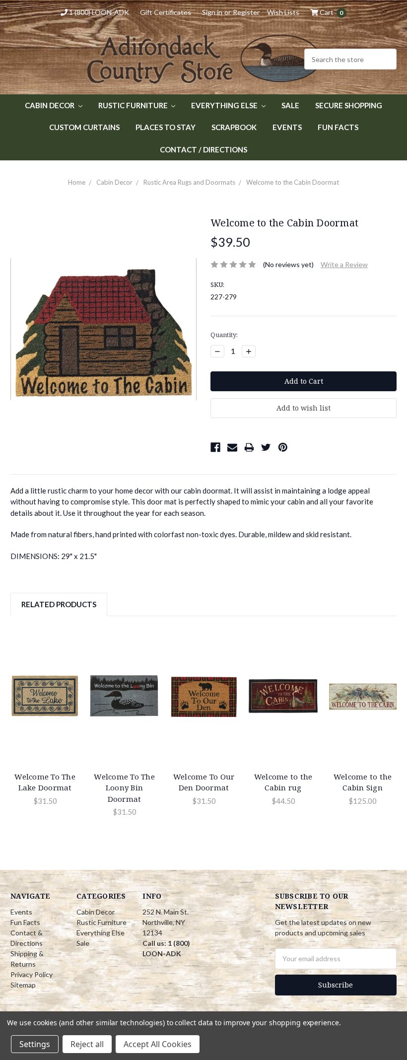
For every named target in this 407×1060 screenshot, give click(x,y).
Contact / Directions (203, 149)
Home (76, 182)
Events (287, 127)
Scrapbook (234, 127)
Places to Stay (166, 127)
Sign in (212, 12)
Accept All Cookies (158, 1044)
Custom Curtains (84, 127)
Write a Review (344, 264)
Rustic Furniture (133, 105)
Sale (290, 105)
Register (246, 12)
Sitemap (23, 985)
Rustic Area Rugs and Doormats (189, 182)
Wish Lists (283, 12)
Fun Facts (338, 127)
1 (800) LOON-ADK (98, 12)
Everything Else (225, 105)
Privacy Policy (31, 974)
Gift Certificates (165, 12)
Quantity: (224, 334)
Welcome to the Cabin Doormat (292, 182)
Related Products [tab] (58, 604)
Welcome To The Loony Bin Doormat (124, 788)
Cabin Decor (50, 105)
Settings (34, 1044)
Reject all (87, 1044)
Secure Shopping (348, 105)
